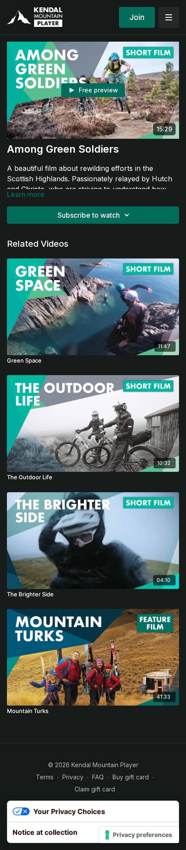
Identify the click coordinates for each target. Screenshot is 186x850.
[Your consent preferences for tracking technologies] (139, 835)
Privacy (72, 777)
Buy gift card (130, 777)
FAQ (98, 777)
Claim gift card (94, 789)
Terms (45, 777)
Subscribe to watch (89, 215)
